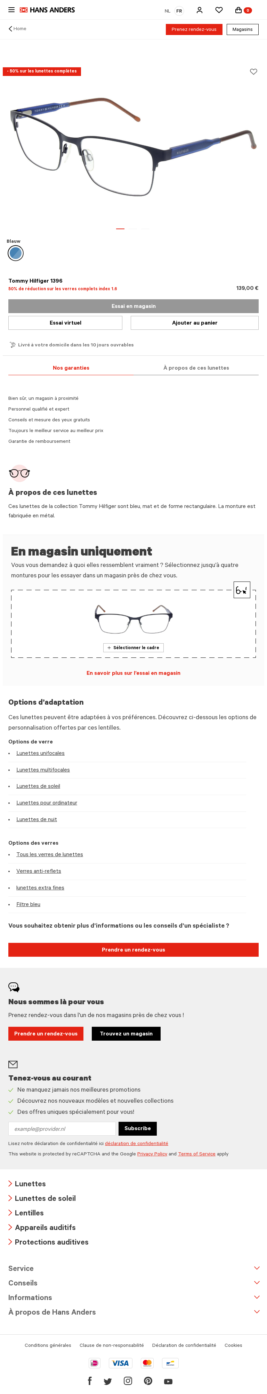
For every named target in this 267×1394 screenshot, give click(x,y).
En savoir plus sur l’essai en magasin (133, 674)
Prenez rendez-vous (194, 30)
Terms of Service (197, 1155)
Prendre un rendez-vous (133, 950)
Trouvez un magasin (126, 1034)
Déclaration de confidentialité (184, 1346)
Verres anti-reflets (38, 871)
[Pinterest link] (148, 1381)
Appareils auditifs (42, 1228)
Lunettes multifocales (43, 770)
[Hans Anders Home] (51, 10)
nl (168, 12)
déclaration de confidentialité (136, 1144)
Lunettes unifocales (40, 753)
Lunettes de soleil (38, 786)
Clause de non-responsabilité (112, 1346)
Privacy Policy (152, 1155)
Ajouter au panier (195, 323)
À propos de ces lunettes (196, 368)
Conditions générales (48, 1346)
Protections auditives (48, 1243)
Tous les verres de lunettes (49, 855)
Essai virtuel (65, 323)
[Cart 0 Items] (238, 10)
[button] (199, 10)
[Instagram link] (128, 1381)
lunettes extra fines (40, 888)
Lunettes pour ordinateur (46, 803)
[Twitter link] (108, 1381)
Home (20, 29)
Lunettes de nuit (36, 820)
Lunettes (27, 1185)
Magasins (243, 30)
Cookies (233, 1346)
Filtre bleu (28, 905)
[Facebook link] (90, 1381)
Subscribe (137, 1129)
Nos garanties (71, 368)
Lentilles (26, 1214)
